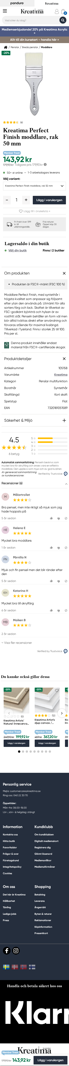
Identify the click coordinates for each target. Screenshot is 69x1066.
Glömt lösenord (43, 853)
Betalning (39, 894)
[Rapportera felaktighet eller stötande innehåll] (66, 518)
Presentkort (41, 933)
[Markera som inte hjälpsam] (59, 518)
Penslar (15, 47)
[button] (7, 200)
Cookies (7, 873)
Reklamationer (42, 920)
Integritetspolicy (12, 866)
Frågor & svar (11, 853)
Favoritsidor (10, 847)
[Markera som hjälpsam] (52, 518)
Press (6, 920)
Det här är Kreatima (14, 894)
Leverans (39, 901)
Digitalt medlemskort (46, 841)
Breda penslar (30, 47)
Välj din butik (17, 250)
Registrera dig (42, 847)
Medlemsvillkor (42, 860)
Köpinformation (43, 926)
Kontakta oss (10, 834)
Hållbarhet (9, 901)
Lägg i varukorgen (49, 200)
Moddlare (46, 47)
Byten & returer (43, 913)
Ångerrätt (40, 907)
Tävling (7, 907)
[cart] (63, 11)
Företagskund (11, 860)
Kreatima (60, 374)
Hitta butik (9, 841)
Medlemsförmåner (44, 866)
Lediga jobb (9, 913)
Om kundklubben (44, 834)
